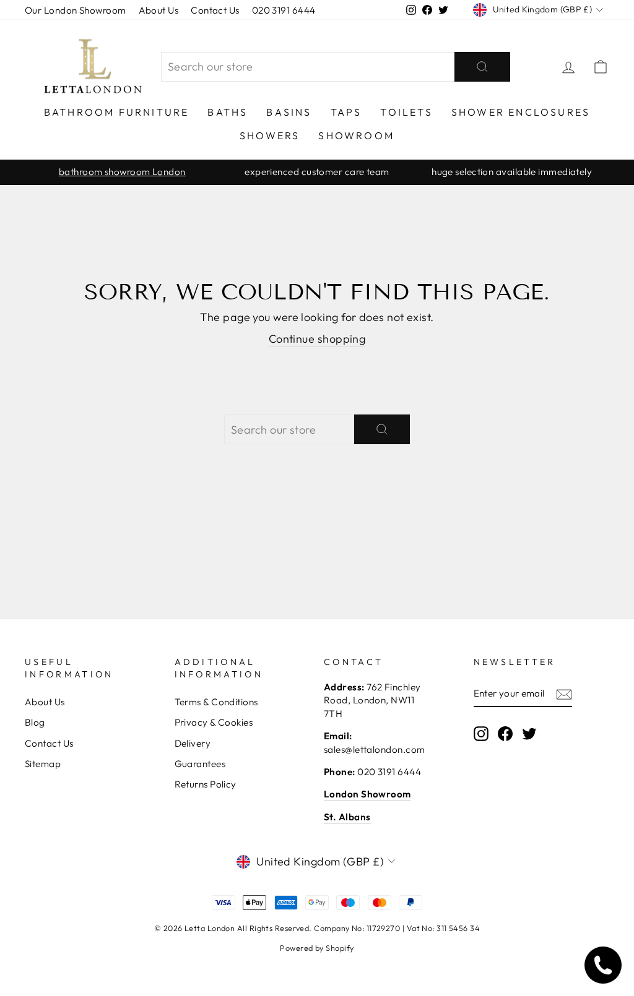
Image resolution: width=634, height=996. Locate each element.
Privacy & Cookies (214, 722)
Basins (288, 112)
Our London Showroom (75, 10)
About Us (159, 10)
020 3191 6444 (284, 10)
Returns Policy (206, 784)
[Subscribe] (564, 693)
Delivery (193, 743)
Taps (346, 112)
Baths (227, 112)
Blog (35, 722)
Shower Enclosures (520, 112)
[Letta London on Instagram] (481, 733)
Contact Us (215, 10)
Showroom (356, 135)
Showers (270, 135)
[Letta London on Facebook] (505, 733)
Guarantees (200, 764)
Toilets (406, 112)
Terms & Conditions (216, 702)
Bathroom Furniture (116, 112)
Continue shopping (317, 339)
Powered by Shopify (317, 948)
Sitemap (43, 764)
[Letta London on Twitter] (529, 733)
